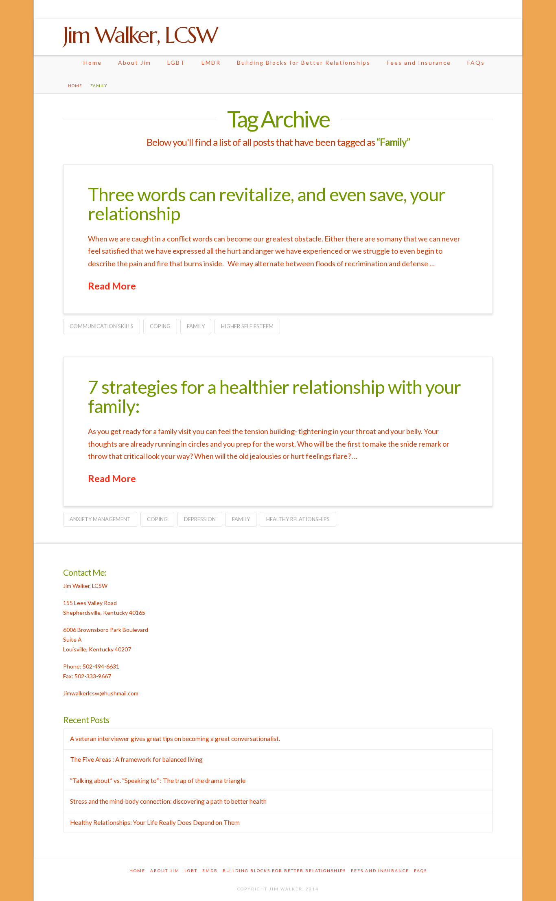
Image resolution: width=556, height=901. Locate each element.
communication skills (102, 326)
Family (196, 326)
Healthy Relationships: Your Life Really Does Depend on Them (155, 822)
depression (200, 519)
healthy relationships (298, 519)
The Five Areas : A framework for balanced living (136, 759)
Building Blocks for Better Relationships (303, 62)
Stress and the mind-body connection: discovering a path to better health (168, 801)
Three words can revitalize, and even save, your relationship (266, 203)
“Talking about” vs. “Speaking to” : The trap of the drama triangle (157, 780)
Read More (112, 286)
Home (92, 62)
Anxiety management (100, 519)
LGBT (176, 62)
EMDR (211, 62)
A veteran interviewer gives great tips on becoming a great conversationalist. (175, 738)
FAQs (476, 62)
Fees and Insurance (419, 62)
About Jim (134, 62)
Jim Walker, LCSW (140, 35)
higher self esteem (247, 326)
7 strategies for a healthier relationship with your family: (274, 396)
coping (160, 326)
